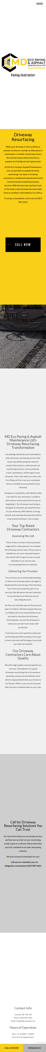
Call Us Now (11, 1048)
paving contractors (17, 457)
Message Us (34, 1048)
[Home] (23, 63)
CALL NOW (23, 247)
